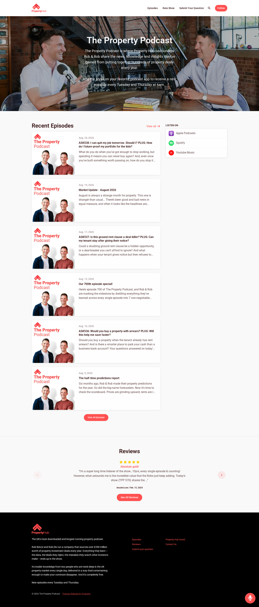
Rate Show (168, 8)
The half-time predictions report (99, 378)
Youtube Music (185, 152)
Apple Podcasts (185, 133)
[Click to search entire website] (209, 8)
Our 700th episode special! (95, 284)
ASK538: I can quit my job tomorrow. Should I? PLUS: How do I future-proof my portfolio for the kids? (115, 144)
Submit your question (191, 8)
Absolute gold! (130, 466)
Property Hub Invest (175, 539)
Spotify (180, 142)
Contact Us (171, 544)
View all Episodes (96, 417)
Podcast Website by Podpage (76, 594)
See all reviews (129, 497)
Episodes (152, 8)
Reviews (136, 544)
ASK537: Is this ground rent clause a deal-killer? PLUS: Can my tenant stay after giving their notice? (116, 238)
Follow (221, 8)
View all (151, 126)
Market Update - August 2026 (97, 190)
